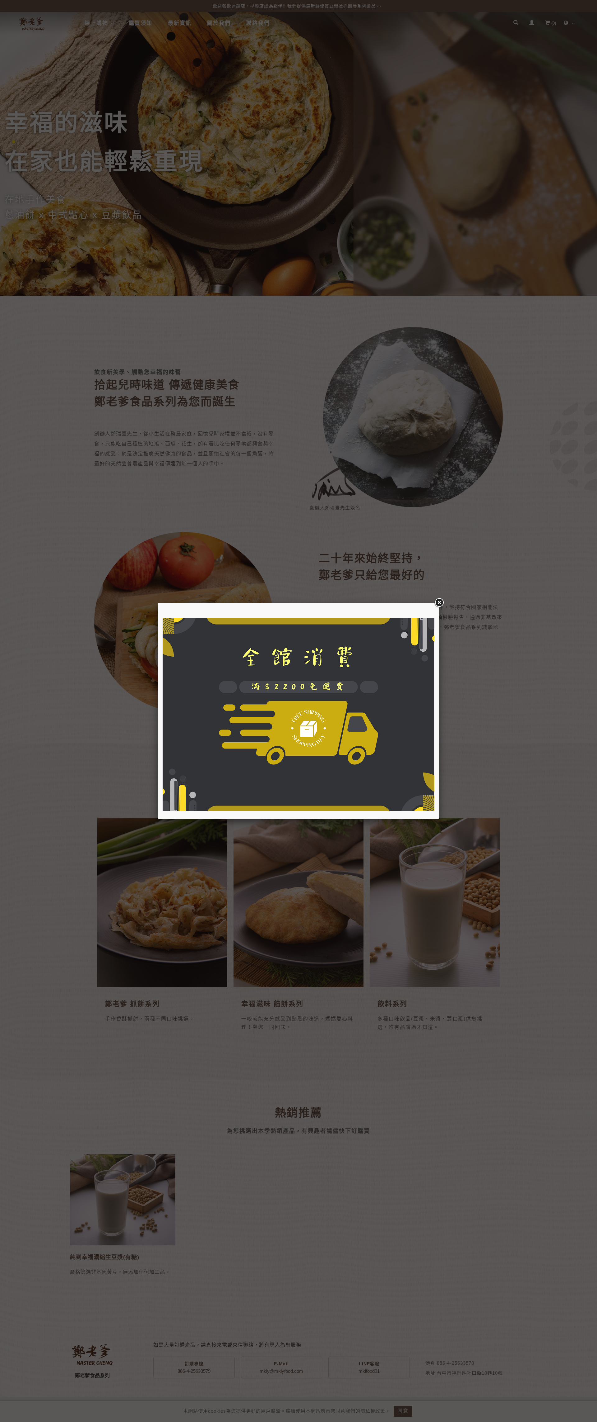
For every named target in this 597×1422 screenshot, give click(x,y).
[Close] (439, 602)
